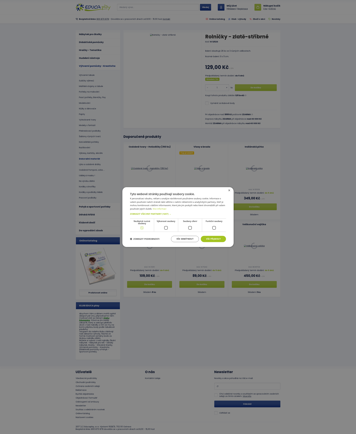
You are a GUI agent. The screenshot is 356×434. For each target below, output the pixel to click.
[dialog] (178, 217)
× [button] (229, 190)
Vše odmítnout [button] (184, 239)
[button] (178, 214)
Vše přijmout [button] (213, 239)
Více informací (159, 208)
